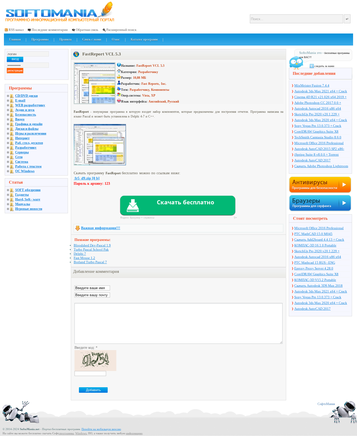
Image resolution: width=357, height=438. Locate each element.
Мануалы (22, 204)
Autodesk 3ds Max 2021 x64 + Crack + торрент (320, 91)
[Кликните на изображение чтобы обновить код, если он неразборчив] (95, 369)
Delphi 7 (80, 254)
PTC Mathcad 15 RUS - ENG (314, 263)
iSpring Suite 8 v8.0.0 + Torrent (316, 154)
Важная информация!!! (100, 228)
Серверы (22, 152)
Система (21, 162)
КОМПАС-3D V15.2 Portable (315, 280)
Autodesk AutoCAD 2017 (312, 160)
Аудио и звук (24, 110)
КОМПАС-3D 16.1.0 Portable (315, 245)
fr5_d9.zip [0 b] (87, 178)
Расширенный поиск (121, 30)
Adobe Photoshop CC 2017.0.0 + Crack (317, 103)
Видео (20, 119)
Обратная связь (87, 30)
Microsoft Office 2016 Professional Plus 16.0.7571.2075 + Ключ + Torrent (321, 143)
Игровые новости (28, 209)
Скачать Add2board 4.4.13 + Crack (319, 240)
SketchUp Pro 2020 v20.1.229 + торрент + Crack (316, 114)
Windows (81, 433)
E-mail (20, 100)
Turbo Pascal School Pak (91, 249)
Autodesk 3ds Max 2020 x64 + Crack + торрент (320, 120)
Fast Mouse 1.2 (84, 258)
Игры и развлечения (30, 133)
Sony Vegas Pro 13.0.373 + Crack (317, 126)
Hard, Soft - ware (27, 199)
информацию (134, 433)
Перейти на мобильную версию (101, 429)
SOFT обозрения (28, 190)
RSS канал (16, 30)
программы (66, 433)
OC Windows (24, 171)
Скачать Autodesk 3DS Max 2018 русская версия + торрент (318, 286)
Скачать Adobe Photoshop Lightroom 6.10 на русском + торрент (321, 166)
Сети (18, 157)
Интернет (22, 138)
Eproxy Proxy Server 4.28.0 (313, 268)
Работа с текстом (28, 166)
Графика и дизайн (28, 124)
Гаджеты (22, 194)
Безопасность (25, 114)
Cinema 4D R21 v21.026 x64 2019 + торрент (320, 97)
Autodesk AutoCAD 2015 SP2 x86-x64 (319, 149)
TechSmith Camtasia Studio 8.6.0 (317, 137)
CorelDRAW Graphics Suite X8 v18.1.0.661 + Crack (316, 132)
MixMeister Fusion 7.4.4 (311, 85)
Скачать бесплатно (185, 202)
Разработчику (26, 147)
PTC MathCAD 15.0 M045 (313, 234)
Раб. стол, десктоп (29, 143)
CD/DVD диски (26, 96)
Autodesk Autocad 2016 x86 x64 (317, 108)
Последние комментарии (50, 30)
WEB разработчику (30, 105)
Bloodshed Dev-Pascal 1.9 (92, 245)
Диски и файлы (26, 129)
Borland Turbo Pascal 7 (90, 262)
